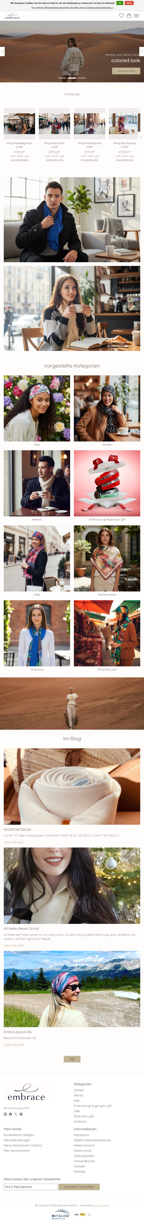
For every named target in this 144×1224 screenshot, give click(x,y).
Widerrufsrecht (84, 1145)
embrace (37, 669)
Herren (37, 519)
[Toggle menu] (136, 15)
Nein (129, 3)
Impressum (81, 1135)
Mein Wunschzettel (16, 1150)
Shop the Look (107, 669)
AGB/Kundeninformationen (92, 1140)
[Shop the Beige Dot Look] (19, 123)
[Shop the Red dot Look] (89, 123)
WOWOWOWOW (17, 829)
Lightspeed (102, 1205)
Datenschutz (83, 1150)
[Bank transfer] (76, 1215)
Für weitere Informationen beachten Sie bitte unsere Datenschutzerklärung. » (72, 7)
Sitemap (79, 1171)
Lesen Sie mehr (14, 842)
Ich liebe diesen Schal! (21, 928)
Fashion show (107, 594)
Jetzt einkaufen (126, 70)
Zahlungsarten (84, 1156)
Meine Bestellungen (17, 1140)
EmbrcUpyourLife (18, 1032)
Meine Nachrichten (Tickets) (23, 1145)
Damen (107, 444)
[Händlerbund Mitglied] (61, 1218)
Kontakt (79, 1166)
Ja (119, 3)
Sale (37, 594)
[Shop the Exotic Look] (54, 123)
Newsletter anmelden (79, 1187)
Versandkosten (19, 159)
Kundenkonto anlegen (19, 1135)
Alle (72, 1059)
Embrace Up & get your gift (107, 519)
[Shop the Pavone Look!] (124, 123)
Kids (37, 444)
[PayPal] (82, 1215)
